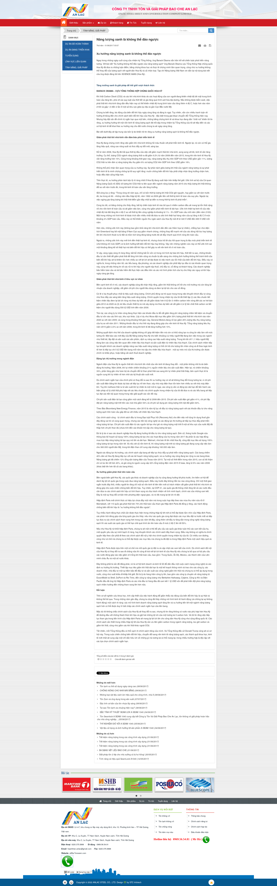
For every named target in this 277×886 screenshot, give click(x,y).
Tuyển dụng (163, 801)
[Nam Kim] (138, 784)
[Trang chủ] (64, 22)
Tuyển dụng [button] (146, 22)
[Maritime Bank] (76, 784)
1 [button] (136, 795)
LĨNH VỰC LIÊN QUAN (75, 61)
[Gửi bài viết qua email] (200, 45)
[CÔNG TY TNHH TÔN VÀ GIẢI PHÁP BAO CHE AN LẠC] (75, 9)
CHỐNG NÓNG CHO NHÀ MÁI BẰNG (117, 690)
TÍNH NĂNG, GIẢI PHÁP (76, 67)
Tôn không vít (164, 815)
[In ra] (205, 45)
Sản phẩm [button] (87, 22)
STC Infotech (135, 882)
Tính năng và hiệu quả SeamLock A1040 (117, 758)
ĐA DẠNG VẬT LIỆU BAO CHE (113, 750)
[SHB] (107, 784)
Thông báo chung (198, 815)
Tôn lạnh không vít (166, 821)
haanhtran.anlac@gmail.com (79, 848)
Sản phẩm (131, 801)
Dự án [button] (103, 22)
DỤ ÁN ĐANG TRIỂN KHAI (77, 49)
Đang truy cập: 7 (84, 872)
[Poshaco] (169, 784)
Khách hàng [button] (117, 22)
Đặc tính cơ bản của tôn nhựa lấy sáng (117, 703)
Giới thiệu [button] (73, 22)
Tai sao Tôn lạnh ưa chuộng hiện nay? (117, 707)
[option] (76, 784)
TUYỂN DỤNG (71, 55)
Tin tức (151, 801)
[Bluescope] (200, 785)
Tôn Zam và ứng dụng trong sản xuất (117, 699)
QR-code (70, 872)
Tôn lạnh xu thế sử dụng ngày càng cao (118, 686)
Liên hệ (175, 801)
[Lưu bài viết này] (210, 45)
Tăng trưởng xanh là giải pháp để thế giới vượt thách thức (126, 85)
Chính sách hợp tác (199, 826)
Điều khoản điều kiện (199, 832)
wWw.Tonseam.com (78, 853)
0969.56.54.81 (102, 844)
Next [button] (214, 784)
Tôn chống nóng (165, 826)
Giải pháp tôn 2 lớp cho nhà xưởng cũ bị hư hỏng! (121, 754)
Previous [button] (62, 784)
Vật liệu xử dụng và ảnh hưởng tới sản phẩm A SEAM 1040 (127, 727)
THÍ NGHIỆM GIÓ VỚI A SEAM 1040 (116, 723)
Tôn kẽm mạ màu (166, 832)
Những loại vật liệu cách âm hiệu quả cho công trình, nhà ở (127, 694)
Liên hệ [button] (161, 22)
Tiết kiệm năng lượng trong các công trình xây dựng (122, 737)
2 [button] (140, 795)
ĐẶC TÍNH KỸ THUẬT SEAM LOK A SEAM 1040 (122, 712)
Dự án (141, 801)
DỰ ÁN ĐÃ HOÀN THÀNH (77, 43)
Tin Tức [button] (132, 22)
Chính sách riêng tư (199, 821)
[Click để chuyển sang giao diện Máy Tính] (71, 882)
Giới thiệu (119, 801)
